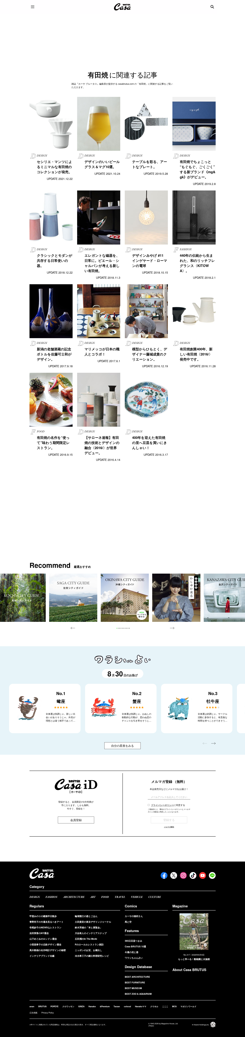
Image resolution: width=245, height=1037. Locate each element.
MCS (174, 1006)
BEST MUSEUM (133, 988)
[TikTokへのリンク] (193, 875)
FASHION (51, 897)
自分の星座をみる (122, 746)
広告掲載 (33, 1012)
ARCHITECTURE (74, 897)
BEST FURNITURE (135, 982)
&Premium (105, 1006)
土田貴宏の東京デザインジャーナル (93, 921)
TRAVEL (120, 897)
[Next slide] (172, 628)
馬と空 (128, 921)
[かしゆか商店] (176, 598)
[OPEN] (32, 7)
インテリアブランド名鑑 (41, 955)
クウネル (154, 1006)
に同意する (168, 805)
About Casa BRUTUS (189, 969)
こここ (165, 1006)
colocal (127, 1006)
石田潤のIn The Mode (86, 938)
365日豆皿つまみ (133, 940)
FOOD (105, 897)
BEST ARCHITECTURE (137, 976)
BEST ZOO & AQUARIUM (138, 993)
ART (93, 897)
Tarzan (117, 1006)
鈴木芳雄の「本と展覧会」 (88, 927)
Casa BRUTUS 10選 (135, 946)
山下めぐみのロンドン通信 (43, 938)
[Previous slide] (73, 628)
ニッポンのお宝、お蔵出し (88, 950)
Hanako (92, 1006)
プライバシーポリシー (162, 805)
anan (31, 1006)
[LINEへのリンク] (212, 875)
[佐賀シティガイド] (73, 598)
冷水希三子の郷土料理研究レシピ (92, 955)
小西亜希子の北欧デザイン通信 (45, 944)
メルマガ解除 (169, 827)
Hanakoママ (140, 1006)
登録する (169, 820)
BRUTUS (42, 1006)
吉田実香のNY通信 (39, 933)
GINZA (81, 1006)
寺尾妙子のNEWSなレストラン (45, 927)
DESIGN (34, 897)
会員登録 (76, 820)
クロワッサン (68, 1006)
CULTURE (154, 897)
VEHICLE (137, 897)
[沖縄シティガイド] (125, 598)
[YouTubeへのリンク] (202, 875)
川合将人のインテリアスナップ (91, 933)
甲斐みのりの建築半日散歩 (43, 916)
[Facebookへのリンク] (164, 875)
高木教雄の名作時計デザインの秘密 (47, 950)
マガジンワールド (188, 1006)
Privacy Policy (47, 1012)
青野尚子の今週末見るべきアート (46, 921)
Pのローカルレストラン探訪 (89, 944)
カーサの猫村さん (134, 916)
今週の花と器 (131, 952)
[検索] (212, 7)
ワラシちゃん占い (134, 957)
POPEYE (54, 1006)
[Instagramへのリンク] (183, 875)
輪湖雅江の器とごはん (86, 916)
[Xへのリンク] (173, 875)
